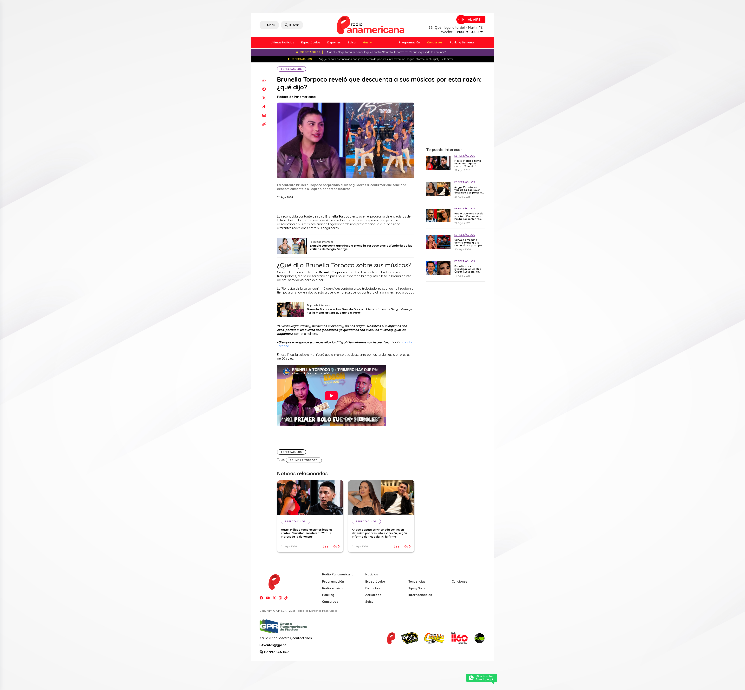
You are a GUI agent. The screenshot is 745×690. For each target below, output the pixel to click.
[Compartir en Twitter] (264, 97)
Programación (409, 42)
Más (366, 42)
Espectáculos (310, 42)
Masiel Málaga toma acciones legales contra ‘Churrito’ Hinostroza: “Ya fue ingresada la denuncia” (306, 533)
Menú (271, 25)
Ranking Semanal (462, 42)
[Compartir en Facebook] (264, 89)
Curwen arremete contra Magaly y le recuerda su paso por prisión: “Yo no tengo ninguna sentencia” (468, 242)
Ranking (328, 595)
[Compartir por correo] (264, 115)
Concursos (435, 42)
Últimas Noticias (282, 42)
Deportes (334, 42)
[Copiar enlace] (264, 124)
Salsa (352, 42)
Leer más (330, 546)
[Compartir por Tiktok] (264, 106)
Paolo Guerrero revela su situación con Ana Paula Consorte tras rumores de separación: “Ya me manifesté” (468, 216)
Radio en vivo (332, 588)
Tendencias (416, 581)
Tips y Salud (417, 588)
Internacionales (420, 595)
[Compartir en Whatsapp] (264, 80)
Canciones (459, 581)
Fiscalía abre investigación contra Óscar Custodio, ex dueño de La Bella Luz (468, 269)
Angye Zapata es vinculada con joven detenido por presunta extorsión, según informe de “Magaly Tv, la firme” (379, 533)
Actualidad (373, 595)
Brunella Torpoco (304, 460)
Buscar (294, 25)
